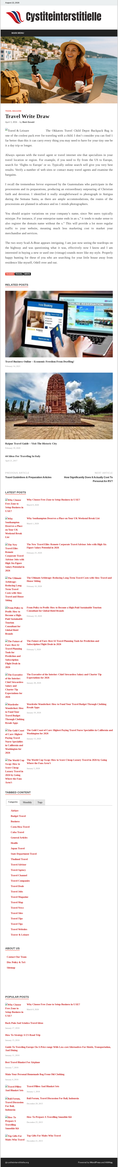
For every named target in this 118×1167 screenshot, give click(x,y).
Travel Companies (20, 880)
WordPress (95, 1162)
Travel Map (17, 902)
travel (19, 274)
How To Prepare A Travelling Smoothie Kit (49, 1117)
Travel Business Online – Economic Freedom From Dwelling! (39, 361)
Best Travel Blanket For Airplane (22, 1062)
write (27, 274)
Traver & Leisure (20, 934)
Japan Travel (18, 848)
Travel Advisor (18, 864)
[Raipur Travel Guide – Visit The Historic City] (59, 406)
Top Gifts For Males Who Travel (44, 1135)
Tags (39, 802)
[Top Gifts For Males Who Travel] (14, 1136)
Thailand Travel (19, 859)
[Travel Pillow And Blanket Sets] (14, 1086)
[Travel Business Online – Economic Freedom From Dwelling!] (59, 325)
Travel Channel (19, 875)
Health (14, 843)
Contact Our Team (16, 957)
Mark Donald (28, 122)
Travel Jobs (17, 891)
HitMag (108, 1162)
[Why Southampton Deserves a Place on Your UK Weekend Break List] (14, 518)
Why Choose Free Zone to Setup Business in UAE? (53, 499)
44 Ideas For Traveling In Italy (22, 456)
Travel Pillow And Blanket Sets (43, 1086)
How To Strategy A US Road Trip (22, 1035)
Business (15, 821)
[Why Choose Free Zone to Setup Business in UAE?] (14, 500)
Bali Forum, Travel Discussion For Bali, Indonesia (53, 1098)
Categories (13, 802)
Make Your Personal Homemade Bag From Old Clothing (34, 1074)
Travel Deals (17, 886)
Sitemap (11, 967)
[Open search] (109, 33)
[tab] (13, 801)
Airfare (14, 810)
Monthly (27, 802)
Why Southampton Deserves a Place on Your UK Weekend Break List (63, 518)
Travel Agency (18, 870)
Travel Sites (17, 913)
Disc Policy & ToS (16, 962)
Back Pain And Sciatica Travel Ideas (24, 1023)
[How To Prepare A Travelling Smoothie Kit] (14, 1117)
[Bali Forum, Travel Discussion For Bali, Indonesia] (14, 1099)
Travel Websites (19, 929)
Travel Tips (17, 918)
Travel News (17, 907)
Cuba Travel (17, 832)
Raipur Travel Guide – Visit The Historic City (31, 443)
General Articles (19, 837)
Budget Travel (18, 816)
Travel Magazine (13, 111)
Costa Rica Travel (20, 827)
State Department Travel (24, 853)
